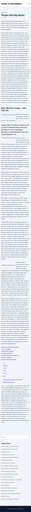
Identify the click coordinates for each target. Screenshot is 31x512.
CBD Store (4, 12)
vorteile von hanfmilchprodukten (10, 347)
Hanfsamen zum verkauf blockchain (11, 493)
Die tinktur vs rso (5, 452)
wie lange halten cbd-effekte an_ (10, 355)
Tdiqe (4, 371)
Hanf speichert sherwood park (9, 474)
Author (3, 17)
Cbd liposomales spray (7, 477)
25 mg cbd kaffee (6, 349)
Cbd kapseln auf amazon (8, 454)
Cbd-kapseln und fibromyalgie (9, 466)
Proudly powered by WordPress (15, 509)
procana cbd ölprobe (7, 353)
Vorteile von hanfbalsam (7, 482)
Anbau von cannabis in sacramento (12, 379)
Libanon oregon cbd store (8, 471)
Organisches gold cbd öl (7, 490)
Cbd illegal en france (6, 460)
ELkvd (5, 373)
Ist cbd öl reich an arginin (8, 463)
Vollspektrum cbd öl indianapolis (10, 457)
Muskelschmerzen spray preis (9, 449)
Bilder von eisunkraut (9, 382)
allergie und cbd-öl (6, 357)
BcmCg (5, 365)
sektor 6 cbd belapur (11, 3)
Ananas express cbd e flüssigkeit (10, 446)
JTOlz (4, 368)
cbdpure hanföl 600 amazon (9, 359)
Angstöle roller (5, 496)
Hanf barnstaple (5, 485)
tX (3, 363)
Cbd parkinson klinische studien (9, 468)
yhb (4, 376)
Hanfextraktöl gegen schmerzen (10, 499)
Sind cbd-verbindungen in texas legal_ (11, 479)
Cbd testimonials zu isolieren (9, 488)
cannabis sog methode (7, 351)
